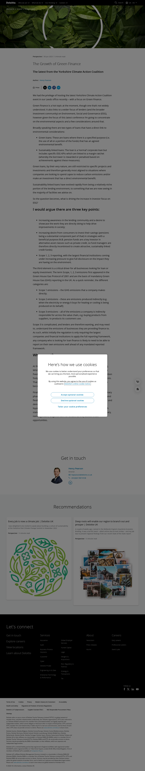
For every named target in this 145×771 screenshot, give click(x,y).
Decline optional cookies (72, 400)
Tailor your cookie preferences (72, 406)
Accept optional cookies (72, 394)
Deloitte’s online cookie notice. (78, 383)
